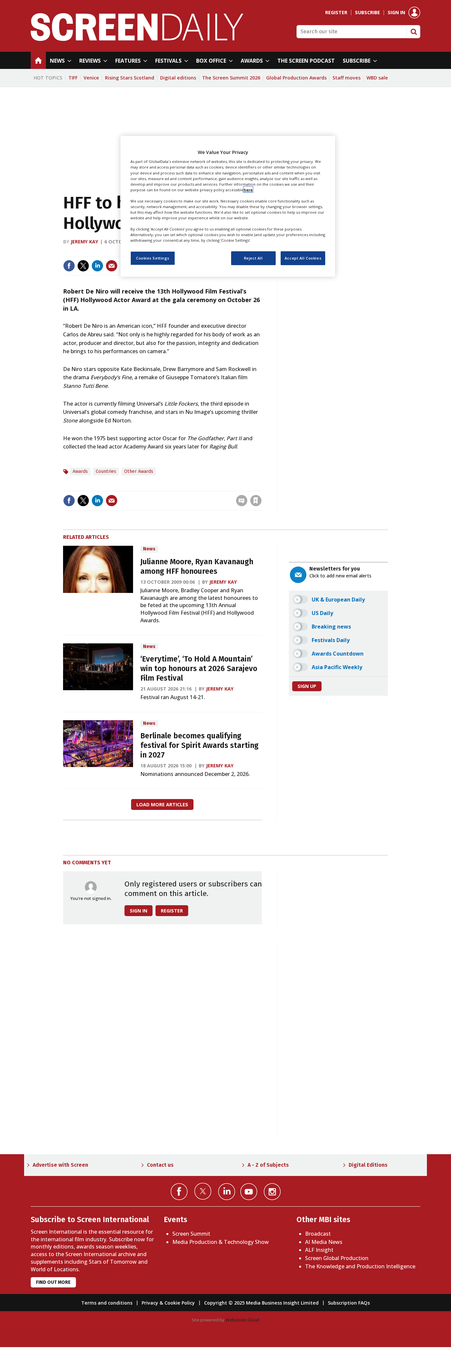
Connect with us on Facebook (179, 1191)
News (149, 549)
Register (336, 12)
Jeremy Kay (84, 241)
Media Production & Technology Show (220, 1242)
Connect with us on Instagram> (272, 1191)
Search (413, 31)
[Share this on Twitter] (83, 266)
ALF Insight (319, 1249)
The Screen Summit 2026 (231, 78)
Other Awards (138, 471)
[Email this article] (112, 266)
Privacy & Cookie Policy (168, 1303)
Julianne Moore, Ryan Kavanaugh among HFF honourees (196, 566)
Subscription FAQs (349, 1303)
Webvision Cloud (242, 1320)
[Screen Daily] (137, 39)
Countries (106, 471)
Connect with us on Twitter (203, 1191)
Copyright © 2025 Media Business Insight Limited (261, 1303)
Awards (80, 471)
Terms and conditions (106, 1303)
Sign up (306, 686)
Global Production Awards (296, 78)
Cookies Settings (152, 258)
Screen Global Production (336, 1258)
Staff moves (346, 78)
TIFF (73, 78)
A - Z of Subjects (268, 1165)
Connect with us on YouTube (248, 1191)
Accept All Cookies (303, 258)
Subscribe (367, 12)
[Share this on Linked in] (97, 266)
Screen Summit (191, 1233)
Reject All (253, 258)
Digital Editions (368, 1165)
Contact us (160, 1165)
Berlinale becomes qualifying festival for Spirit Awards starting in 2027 (199, 745)
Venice (91, 78)
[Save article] (256, 501)
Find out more (53, 1282)
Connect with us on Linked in (226, 1191)
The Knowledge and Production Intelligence (360, 1266)
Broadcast (318, 1233)
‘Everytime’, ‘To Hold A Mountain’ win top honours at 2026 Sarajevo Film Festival (198, 669)
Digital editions (178, 78)
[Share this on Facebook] (69, 266)
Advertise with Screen (60, 1165)
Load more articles (162, 804)
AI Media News (323, 1242)
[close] (261, 487)
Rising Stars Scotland (129, 78)
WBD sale (377, 78)
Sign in (396, 12)
